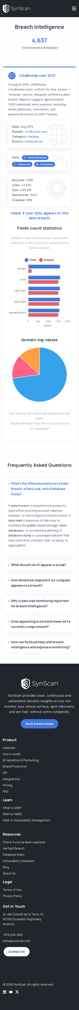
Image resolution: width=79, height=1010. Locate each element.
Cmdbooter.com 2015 (37, 75)
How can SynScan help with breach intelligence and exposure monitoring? (40, 644)
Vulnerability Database (18, 861)
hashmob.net (34, 141)
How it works (12, 754)
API (5, 773)
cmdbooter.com (36, 132)
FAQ (5, 791)
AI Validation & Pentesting (21, 760)
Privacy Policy (12, 896)
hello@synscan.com (16, 941)
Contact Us (16, 952)
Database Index (14, 855)
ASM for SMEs (12, 814)
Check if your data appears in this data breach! (39, 216)
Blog (6, 867)
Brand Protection (15, 766)
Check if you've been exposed (24, 842)
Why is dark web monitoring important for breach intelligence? (40, 603)
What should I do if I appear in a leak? (38, 565)
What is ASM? (12, 808)
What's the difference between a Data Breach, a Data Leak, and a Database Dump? (39, 488)
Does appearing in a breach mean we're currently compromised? (41, 624)
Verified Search (13, 848)
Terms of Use (12, 890)
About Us (9, 873)
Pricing (7, 785)
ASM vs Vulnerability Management (26, 820)
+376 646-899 (12, 935)
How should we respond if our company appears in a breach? (40, 583)
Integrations (11, 779)
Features (9, 748)
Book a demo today (40, 724)
